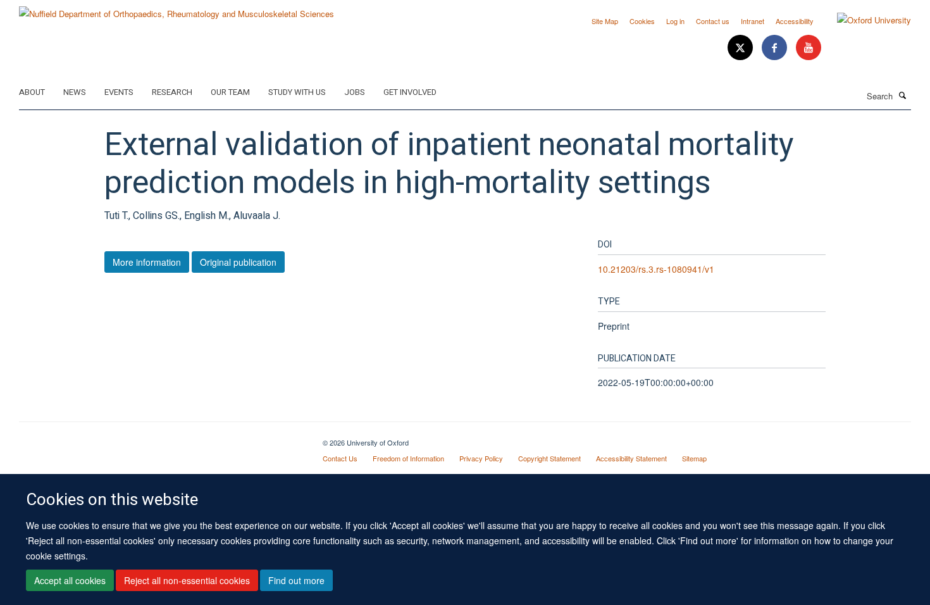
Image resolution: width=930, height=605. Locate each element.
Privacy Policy (481, 458)
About (32, 92)
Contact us (712, 21)
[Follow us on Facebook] (776, 48)
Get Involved (410, 92)
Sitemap (694, 458)
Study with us (297, 92)
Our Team (230, 92)
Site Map (605, 21)
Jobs (354, 92)
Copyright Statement (549, 458)
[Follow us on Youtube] (808, 48)
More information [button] (147, 262)
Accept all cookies (70, 580)
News (74, 92)
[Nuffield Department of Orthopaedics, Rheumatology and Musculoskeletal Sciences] (176, 9)
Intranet (752, 21)
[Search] (903, 95)
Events (118, 92)
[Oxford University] (864, 20)
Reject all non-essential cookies (187, 580)
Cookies (642, 21)
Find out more (296, 580)
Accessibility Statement (631, 458)
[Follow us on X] (741, 48)
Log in (675, 21)
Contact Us (340, 458)
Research (172, 92)
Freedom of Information (408, 458)
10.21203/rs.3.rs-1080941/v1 (656, 269)
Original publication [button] (238, 262)
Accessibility (795, 21)
